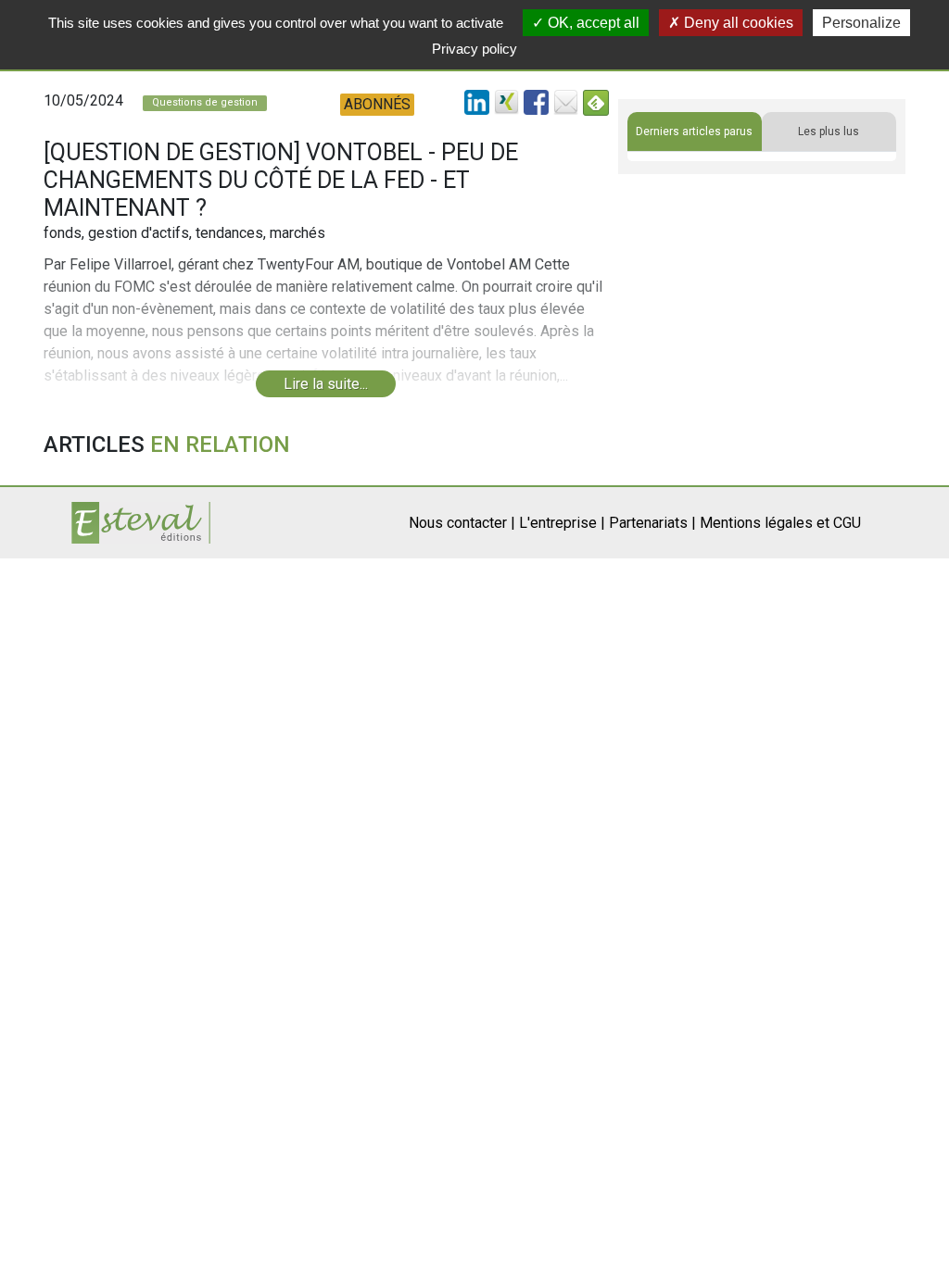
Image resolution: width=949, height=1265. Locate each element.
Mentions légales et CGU (780, 523)
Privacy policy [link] (474, 48)
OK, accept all (591, 23)
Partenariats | (652, 523)
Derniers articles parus (694, 131)
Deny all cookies (736, 23)
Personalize (861, 23)
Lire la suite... (326, 384)
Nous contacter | (462, 523)
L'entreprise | (562, 523)
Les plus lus (828, 131)
